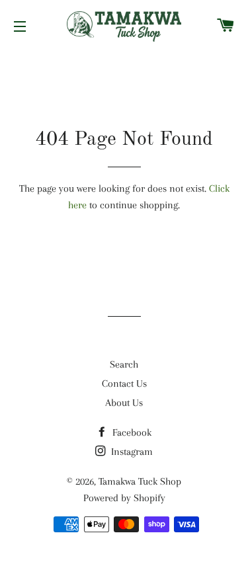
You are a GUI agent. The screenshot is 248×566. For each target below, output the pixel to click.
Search (124, 364)
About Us (124, 403)
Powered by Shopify (124, 498)
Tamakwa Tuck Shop (140, 481)
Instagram (130, 452)
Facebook (130, 432)
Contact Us (124, 383)
